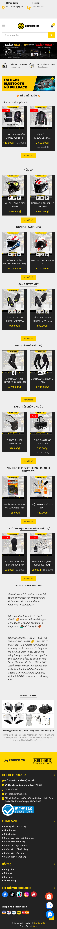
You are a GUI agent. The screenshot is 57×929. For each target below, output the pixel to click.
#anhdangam (40, 619)
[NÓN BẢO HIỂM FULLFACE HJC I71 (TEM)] (14, 244)
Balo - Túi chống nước (28, 406)
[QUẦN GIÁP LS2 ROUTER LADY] (42, 363)
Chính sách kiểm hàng (15, 856)
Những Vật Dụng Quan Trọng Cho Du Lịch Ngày (28, 730)
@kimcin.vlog (15, 637)
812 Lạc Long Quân (14, 6)
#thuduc (25, 622)
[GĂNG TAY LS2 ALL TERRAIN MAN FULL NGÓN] (42, 301)
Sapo (34, 926)
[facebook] (5, 894)
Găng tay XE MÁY (28, 284)
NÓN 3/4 (28, 169)
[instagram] (27, 894)
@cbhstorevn (15, 594)
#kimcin (25, 665)
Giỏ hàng (8, 877)
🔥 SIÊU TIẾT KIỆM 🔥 (28, 95)
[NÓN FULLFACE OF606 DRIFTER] (14, 187)
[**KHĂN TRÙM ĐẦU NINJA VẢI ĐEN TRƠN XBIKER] (14, 545)
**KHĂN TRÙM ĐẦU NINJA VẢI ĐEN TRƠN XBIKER (14, 564)
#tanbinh (36, 622)
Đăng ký (8, 873)
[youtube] (34, 894)
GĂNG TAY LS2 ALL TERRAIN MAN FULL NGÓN (42, 320)
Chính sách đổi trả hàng (16, 849)
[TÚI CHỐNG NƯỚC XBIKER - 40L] (42, 424)
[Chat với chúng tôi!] (50, 914)
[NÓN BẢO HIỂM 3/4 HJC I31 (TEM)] (42, 187)
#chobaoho (14, 601)
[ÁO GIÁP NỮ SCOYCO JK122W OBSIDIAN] (42, 118)
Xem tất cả (28, 155)
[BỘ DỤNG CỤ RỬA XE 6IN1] (42, 488)
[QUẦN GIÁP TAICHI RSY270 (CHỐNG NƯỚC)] (14, 363)
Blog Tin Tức (28, 695)
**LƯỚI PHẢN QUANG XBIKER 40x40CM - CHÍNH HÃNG (42, 564)
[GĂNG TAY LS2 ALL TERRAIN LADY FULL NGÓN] (14, 301)
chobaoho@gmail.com (16, 793)
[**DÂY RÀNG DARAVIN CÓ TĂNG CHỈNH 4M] (14, 488)
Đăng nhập (9, 869)
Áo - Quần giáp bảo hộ (28, 345)
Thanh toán (10, 830)
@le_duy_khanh (16, 616)
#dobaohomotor (35, 669)
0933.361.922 (38, 6)
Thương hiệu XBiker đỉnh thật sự (28, 528)
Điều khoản (10, 834)
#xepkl (12, 672)
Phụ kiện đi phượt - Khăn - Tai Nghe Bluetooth (28, 469)
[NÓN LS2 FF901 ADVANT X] (42, 244)
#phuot (12, 676)
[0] (52, 26)
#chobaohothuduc (31, 601)
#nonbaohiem (22, 597)
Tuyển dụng (10, 880)
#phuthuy (40, 672)
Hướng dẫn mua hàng (15, 826)
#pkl (10, 669)
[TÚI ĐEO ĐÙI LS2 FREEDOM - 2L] (14, 424)
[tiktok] (12, 894)
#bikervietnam (39, 665)
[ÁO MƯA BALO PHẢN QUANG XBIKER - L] (14, 118)
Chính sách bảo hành (14, 853)
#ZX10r (21, 676)
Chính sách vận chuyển (15, 845)
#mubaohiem (37, 597)
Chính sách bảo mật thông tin (19, 838)
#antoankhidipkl (25, 672)
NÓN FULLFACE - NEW (28, 227)
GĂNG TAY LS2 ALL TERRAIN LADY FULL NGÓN (14, 320)
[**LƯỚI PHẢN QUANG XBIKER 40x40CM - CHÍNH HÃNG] (42, 545)
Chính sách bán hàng (14, 841)
